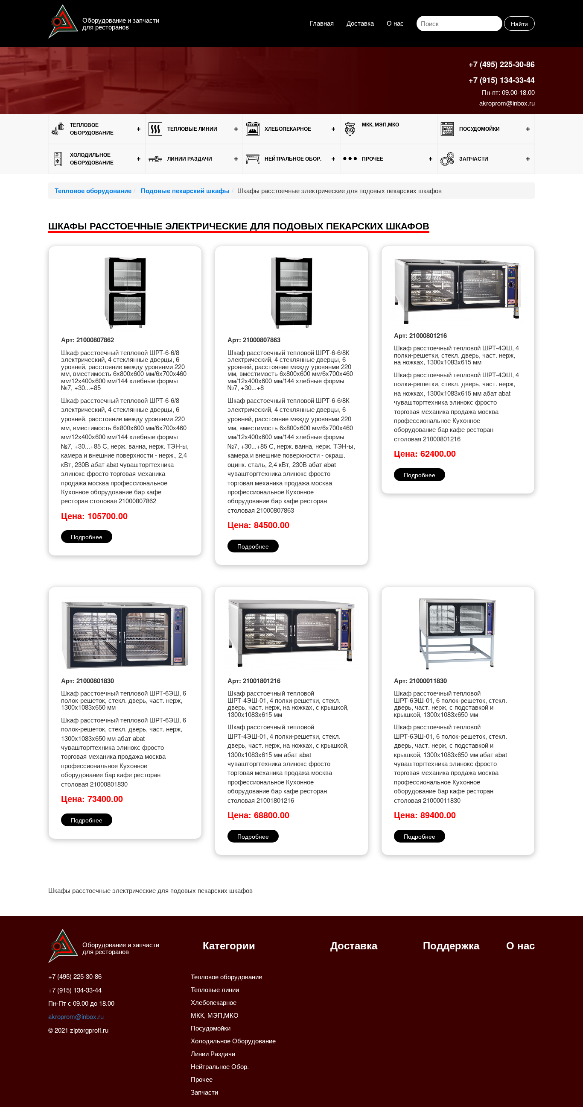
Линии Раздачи (189, 158)
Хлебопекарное (288, 128)
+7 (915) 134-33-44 (502, 79)
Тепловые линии (192, 128)
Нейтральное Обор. (293, 158)
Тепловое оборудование (92, 128)
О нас (395, 22)
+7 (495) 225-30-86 (502, 64)
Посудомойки (479, 128)
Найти (519, 23)
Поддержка (451, 945)
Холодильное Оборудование (92, 158)
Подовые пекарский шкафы (184, 190)
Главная (322, 22)
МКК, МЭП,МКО (380, 124)
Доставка (360, 22)
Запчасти (473, 158)
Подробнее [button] (86, 536)
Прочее (372, 158)
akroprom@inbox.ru (507, 102)
